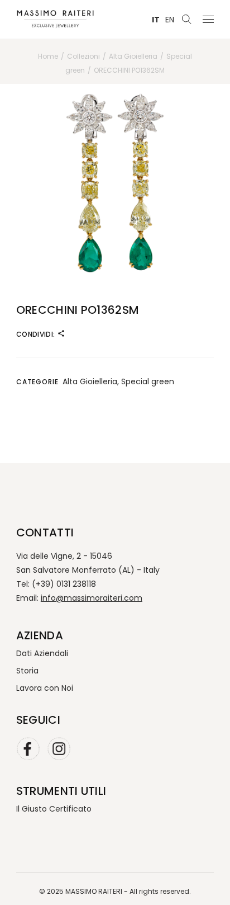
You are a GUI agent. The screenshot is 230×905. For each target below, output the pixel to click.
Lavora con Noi (44, 688)
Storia (27, 670)
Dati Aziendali (42, 653)
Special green (147, 381)
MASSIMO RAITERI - (97, 891)
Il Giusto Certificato (54, 808)
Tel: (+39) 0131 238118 (56, 584)
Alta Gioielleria (90, 381)
